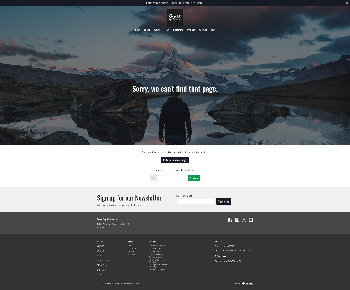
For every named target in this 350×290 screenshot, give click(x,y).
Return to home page (175, 160)
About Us (131, 246)
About (147, 30)
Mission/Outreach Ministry (157, 261)
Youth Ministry (155, 248)
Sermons (191, 30)
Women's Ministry (156, 257)
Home (137, 30)
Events (157, 30)
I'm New (131, 251)
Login (138, 283)
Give (213, 30)
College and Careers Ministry (158, 266)
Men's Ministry (155, 254)
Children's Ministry (157, 246)
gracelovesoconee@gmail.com (236, 250)
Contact (203, 30)
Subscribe (223, 201)
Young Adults (155, 251)
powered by (242, 286)
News (166, 30)
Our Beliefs (132, 254)
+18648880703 (229, 246)
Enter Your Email (184, 196)
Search (194, 178)
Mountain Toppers (157, 269)
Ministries (178, 30)
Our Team (132, 248)
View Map (101, 227)
